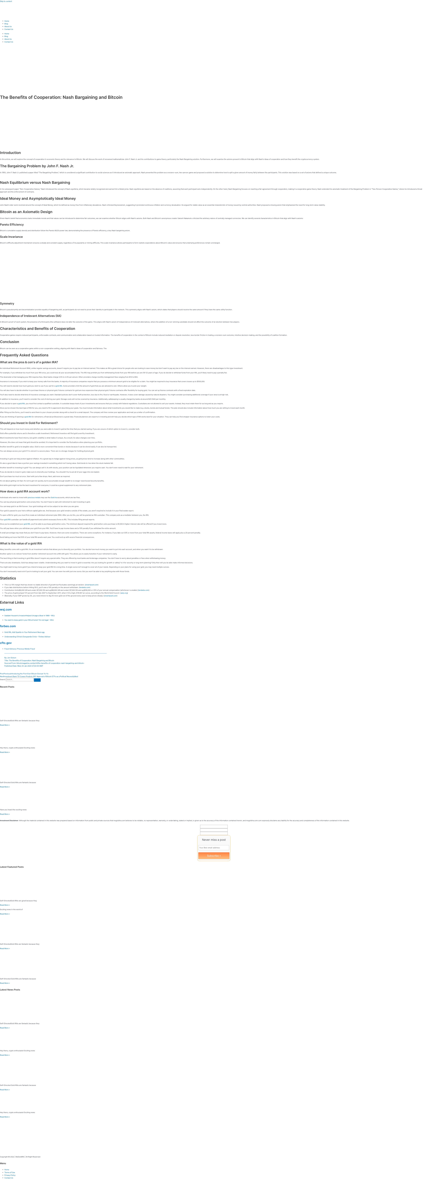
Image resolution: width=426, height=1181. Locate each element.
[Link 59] (213, 1100)
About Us (8, 26)
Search (3, 679)
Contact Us (8, 29)
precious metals (34, 497)
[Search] (37, 680)
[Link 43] (213, 797)
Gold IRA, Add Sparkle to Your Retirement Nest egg (24, 632)
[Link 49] (213, 928)
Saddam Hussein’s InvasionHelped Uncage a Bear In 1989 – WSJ (29, 616)
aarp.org (124, 593)
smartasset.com (91, 585)
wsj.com (6, 609)
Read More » (5, 725)
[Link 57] (213, 1069)
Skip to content (6, 1)
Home (6, 21)
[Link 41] (213, 767)
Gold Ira (54, 497)
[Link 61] (16, 1145)
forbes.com (8, 626)
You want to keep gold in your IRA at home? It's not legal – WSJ (29, 620)
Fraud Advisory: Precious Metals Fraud (55, 657)
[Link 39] (213, 736)
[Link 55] (213, 1038)
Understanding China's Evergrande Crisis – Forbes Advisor (27, 637)
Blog (6, 24)
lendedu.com (85, 587)
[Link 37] (213, 705)
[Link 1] (13, 17)
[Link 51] (213, 963)
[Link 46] (213, 885)
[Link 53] (213, 1008)
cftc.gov (6, 643)
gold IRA (59, 386)
